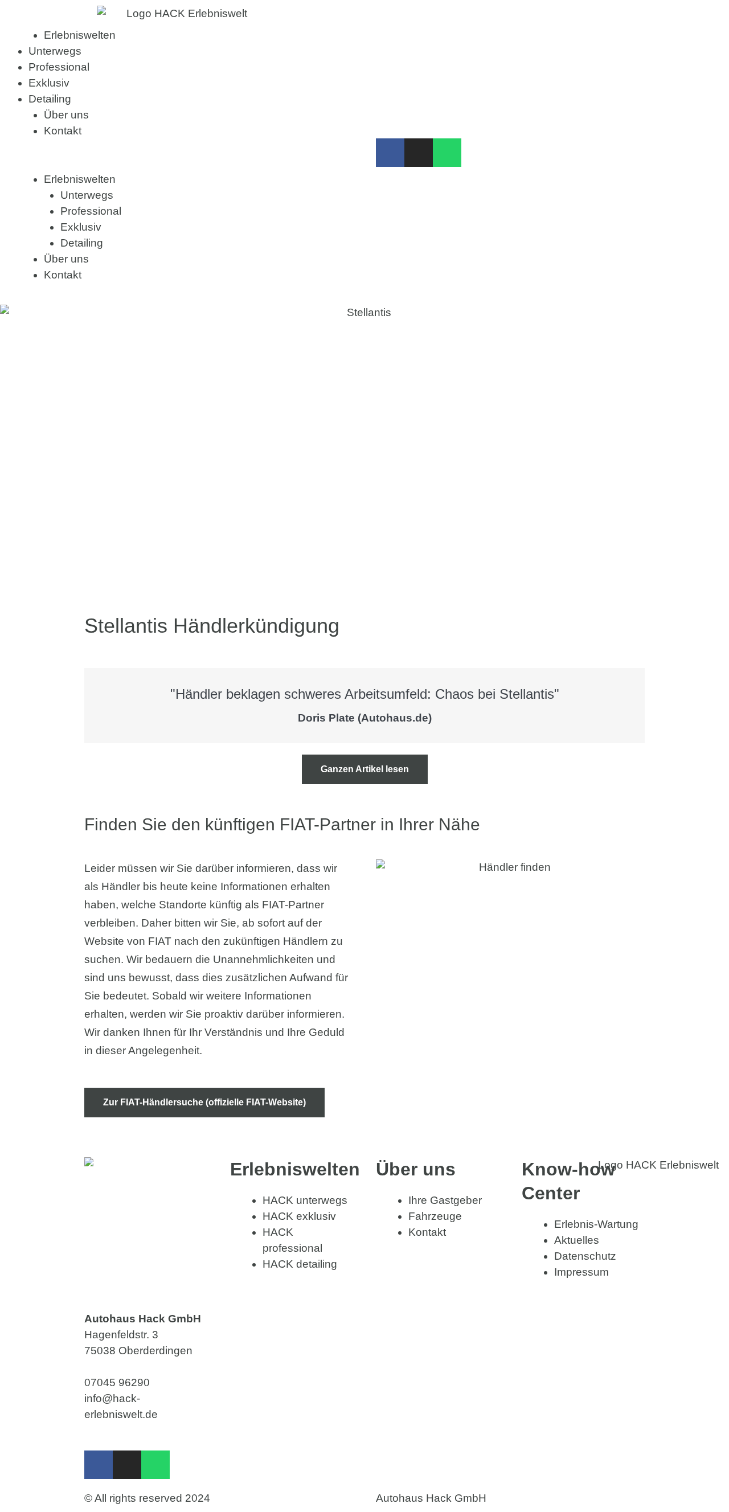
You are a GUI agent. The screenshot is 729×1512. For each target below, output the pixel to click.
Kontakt (62, 131)
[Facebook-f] (390, 152)
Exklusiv (48, 83)
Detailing (49, 99)
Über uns (66, 115)
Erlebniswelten (80, 35)
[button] (182, 163)
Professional (58, 67)
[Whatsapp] (447, 152)
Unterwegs (54, 51)
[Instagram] (418, 152)
